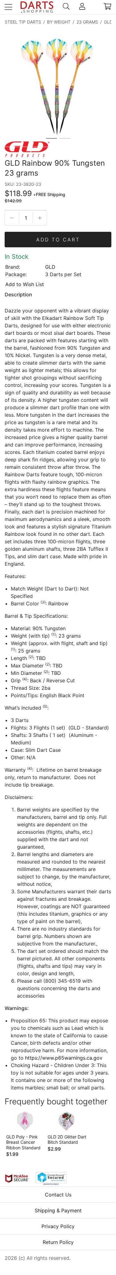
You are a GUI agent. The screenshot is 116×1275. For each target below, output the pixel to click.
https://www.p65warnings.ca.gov (63, 1058)
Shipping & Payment (58, 1210)
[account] (82, 7)
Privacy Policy (58, 1226)
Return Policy (58, 1242)
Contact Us (58, 1195)
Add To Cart (58, 239)
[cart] (107, 7)
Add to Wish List (24, 284)
